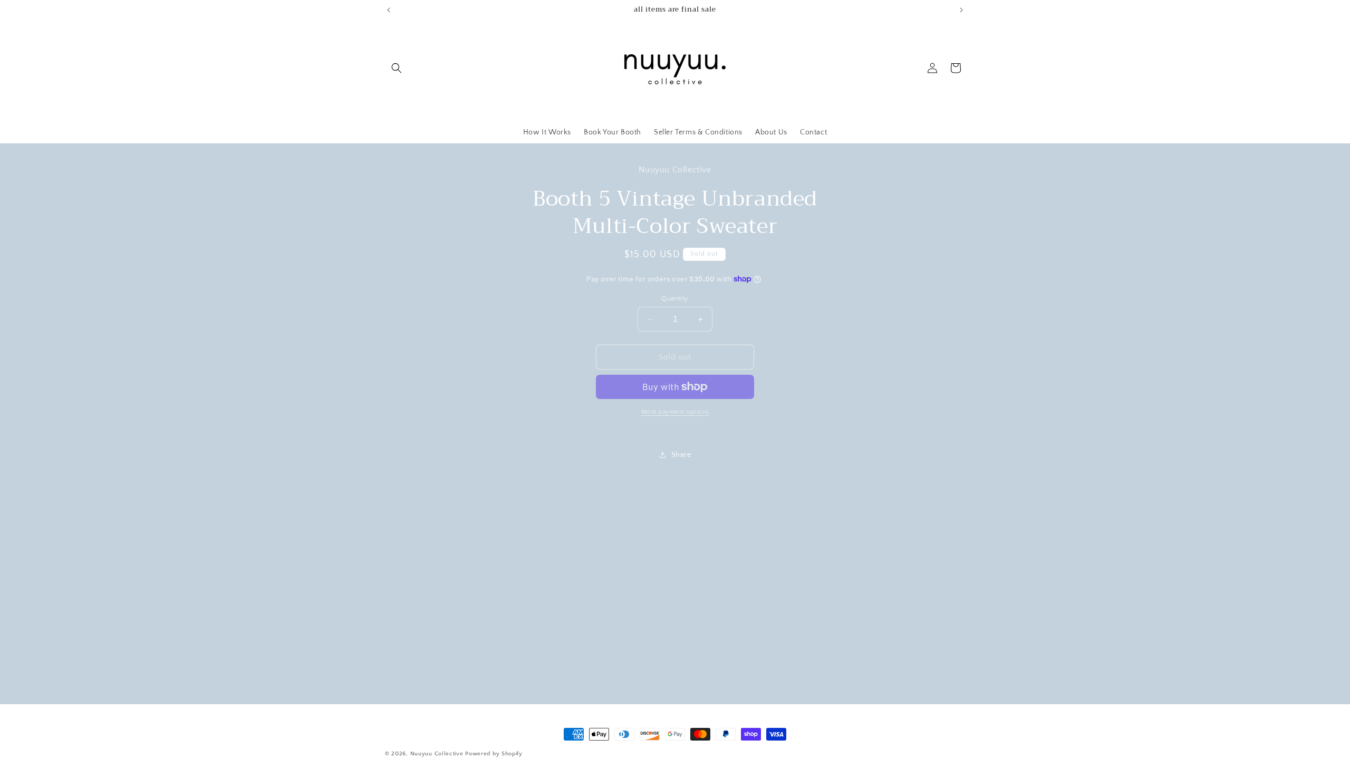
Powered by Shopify (494, 754)
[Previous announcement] (388, 10)
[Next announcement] (961, 10)
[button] (396, 68)
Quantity (674, 298)
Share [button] (681, 455)
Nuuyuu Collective (437, 754)
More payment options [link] (675, 411)
